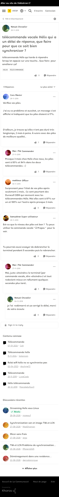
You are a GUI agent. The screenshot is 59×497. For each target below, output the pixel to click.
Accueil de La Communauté (15, 481)
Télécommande (16, 341)
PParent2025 (28, 449)
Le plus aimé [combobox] (48, 87)
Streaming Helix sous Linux (24, 408)
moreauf (27, 415)
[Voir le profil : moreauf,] (6, 410)
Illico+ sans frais (18, 434)
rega (25, 437)
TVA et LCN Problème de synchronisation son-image (32, 445)
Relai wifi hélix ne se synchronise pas (27, 362)
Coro (12, 95)
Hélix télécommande (19, 383)
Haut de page (40, 481)
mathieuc (16, 180)
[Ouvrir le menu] (55, 19)
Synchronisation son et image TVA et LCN (32, 422)
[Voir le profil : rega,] (6, 436)
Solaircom (23, 356)
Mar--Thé (16, 151)
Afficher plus (31, 468)
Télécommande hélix (19, 352)
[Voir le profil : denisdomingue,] (6, 458)
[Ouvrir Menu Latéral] (4, 11)
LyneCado (24, 376)
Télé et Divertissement (14, 19)
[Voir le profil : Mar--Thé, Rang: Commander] (8, 153)
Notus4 (14, 26)
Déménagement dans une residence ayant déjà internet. (30, 456)
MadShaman (29, 426)
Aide (53, 481)
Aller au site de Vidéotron (14, 3)
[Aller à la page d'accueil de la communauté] (13, 10)
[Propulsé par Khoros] (29, 490)
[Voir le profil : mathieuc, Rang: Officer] (8, 182)
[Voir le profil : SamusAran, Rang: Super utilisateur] (6, 218)
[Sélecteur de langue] (23, 11)
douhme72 (25, 366)
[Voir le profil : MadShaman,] (6, 425)
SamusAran (15, 216)
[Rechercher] (30, 11)
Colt (22, 345)
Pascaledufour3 (26, 387)
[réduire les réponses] (29, 92)
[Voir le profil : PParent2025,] (6, 447)
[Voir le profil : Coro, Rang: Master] (6, 97)
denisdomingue (30, 460)
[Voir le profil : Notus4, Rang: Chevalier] (5, 28)
